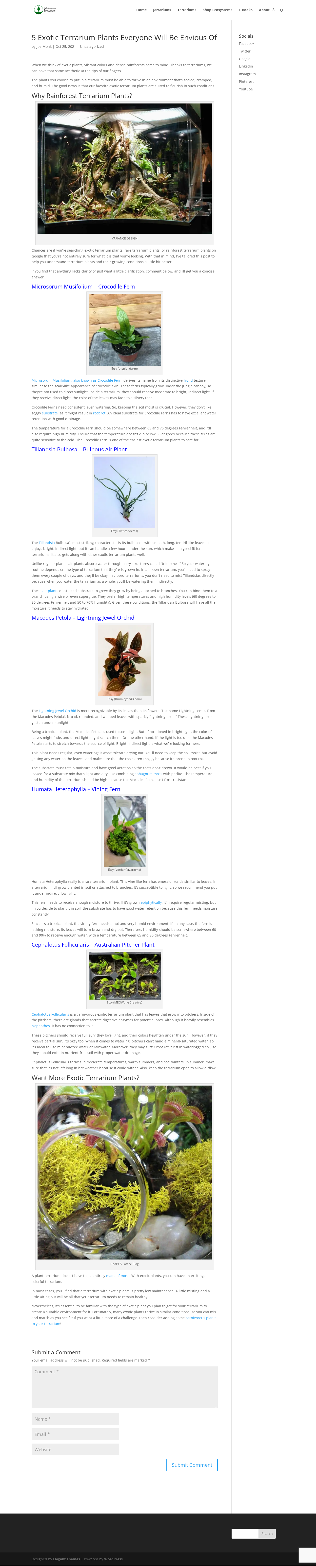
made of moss (117, 1275)
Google (244, 58)
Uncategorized (92, 46)
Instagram (247, 73)
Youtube (246, 89)
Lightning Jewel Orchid (57, 710)
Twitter (245, 51)
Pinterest (246, 81)
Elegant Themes (66, 1559)
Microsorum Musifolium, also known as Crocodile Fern (76, 380)
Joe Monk (44, 46)
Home (141, 10)
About (264, 10)
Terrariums (187, 10)
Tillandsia (47, 542)
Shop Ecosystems (217, 10)
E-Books (246, 10)
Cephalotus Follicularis (50, 1014)
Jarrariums (162, 10)
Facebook (246, 43)
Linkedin (246, 66)
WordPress (113, 1559)
